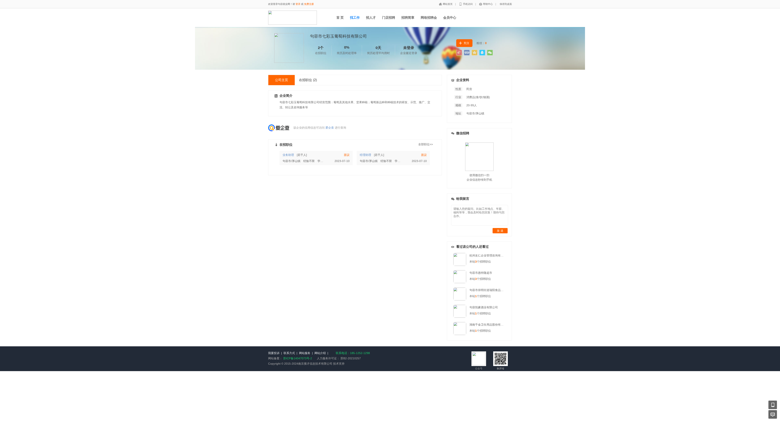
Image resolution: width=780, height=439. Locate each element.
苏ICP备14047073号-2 (297, 358)
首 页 (340, 17)
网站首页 (448, 4)
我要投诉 (274, 353)
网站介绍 (320, 353)
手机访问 (468, 4)
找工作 (355, 17)
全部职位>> (425, 144)
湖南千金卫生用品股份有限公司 (489, 324)
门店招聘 (388, 17)
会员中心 (449, 17)
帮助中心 (488, 4)
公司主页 (281, 80)
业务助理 (288, 154)
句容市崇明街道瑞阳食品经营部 (489, 290)
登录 (298, 4)
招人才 (371, 17)
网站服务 (304, 353)
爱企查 (329, 127)
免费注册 (309, 4)
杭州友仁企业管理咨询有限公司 (489, 255)
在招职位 (308, 80)
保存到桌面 (506, 4)
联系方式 (289, 353)
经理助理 (365, 154)
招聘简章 (407, 17)
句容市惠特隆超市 (480, 272)
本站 (473, 261)
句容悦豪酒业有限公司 (483, 307)
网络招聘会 (429, 17)
